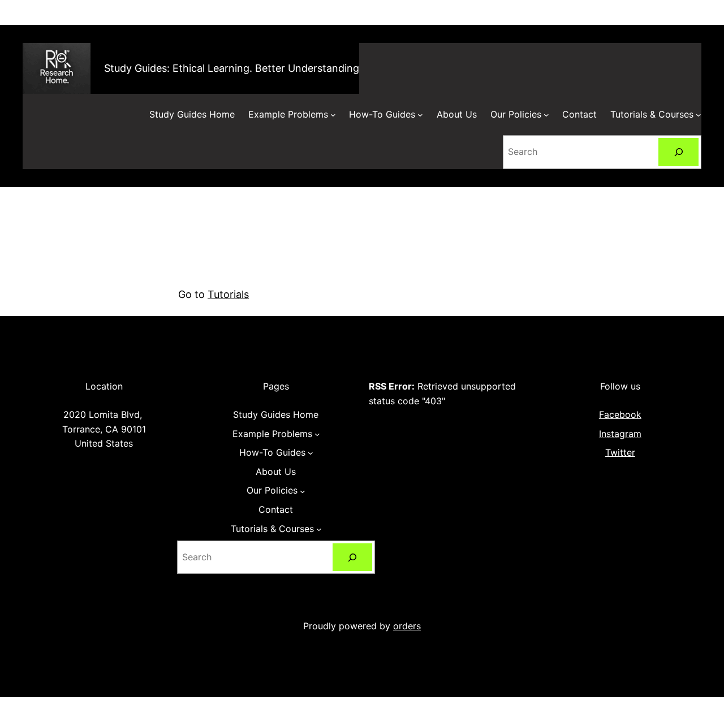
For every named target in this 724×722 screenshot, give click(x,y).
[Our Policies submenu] (546, 115)
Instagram (620, 433)
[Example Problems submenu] (333, 115)
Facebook (620, 414)
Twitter (620, 452)
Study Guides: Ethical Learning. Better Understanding (231, 68)
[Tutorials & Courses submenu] (698, 115)
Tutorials (228, 294)
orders (407, 626)
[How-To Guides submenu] (420, 115)
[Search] (678, 152)
